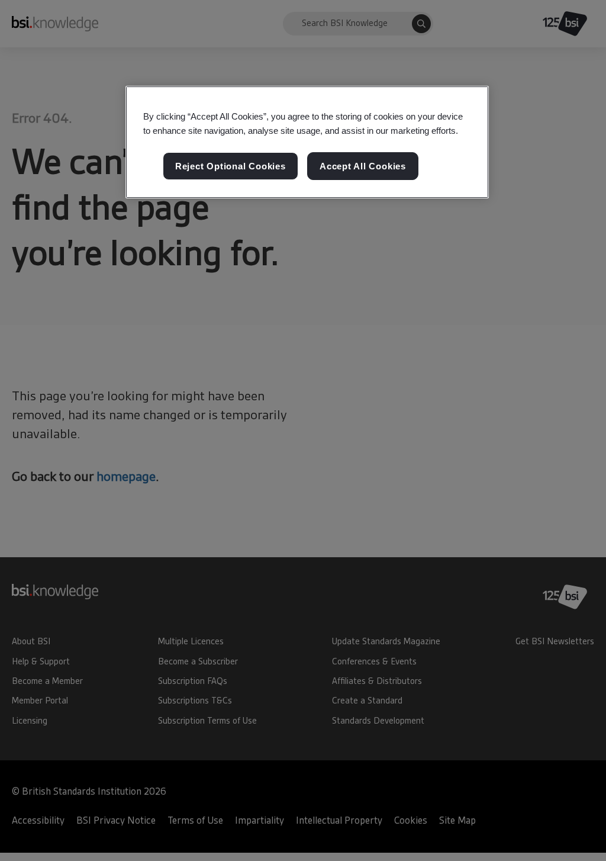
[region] (307, 142)
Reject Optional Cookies (230, 166)
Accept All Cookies (363, 166)
